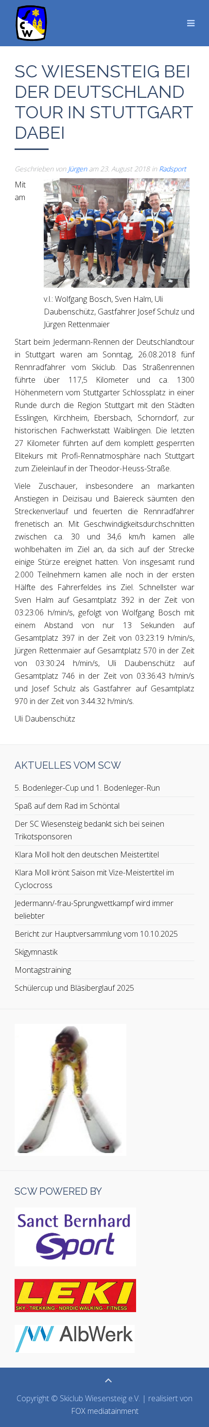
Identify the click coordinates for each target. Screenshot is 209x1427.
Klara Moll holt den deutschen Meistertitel (87, 854)
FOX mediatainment (105, 1411)
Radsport (172, 168)
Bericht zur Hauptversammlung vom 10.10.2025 (96, 933)
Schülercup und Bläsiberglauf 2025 (74, 987)
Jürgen (77, 168)
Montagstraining (43, 969)
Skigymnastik (36, 951)
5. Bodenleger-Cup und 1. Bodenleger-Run (87, 787)
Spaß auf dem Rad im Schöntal (67, 805)
